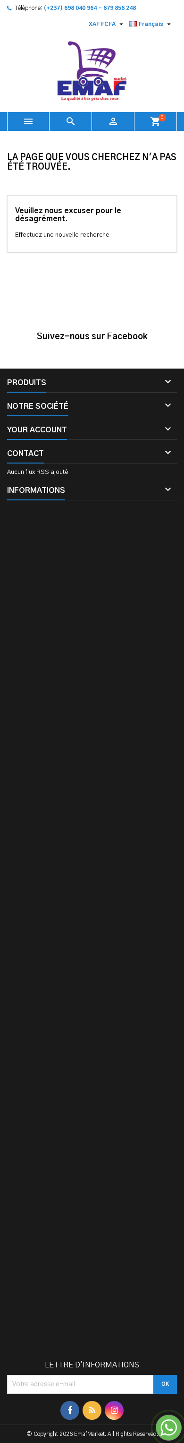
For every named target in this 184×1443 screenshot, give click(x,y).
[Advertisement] (92, 934)
